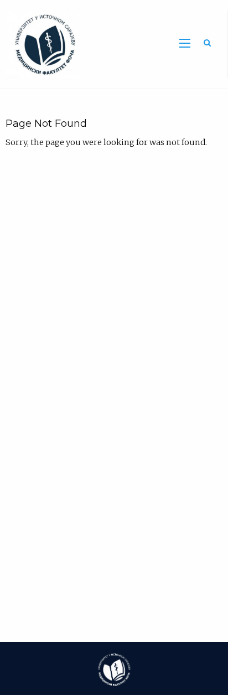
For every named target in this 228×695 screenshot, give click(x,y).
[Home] (41, 44)
